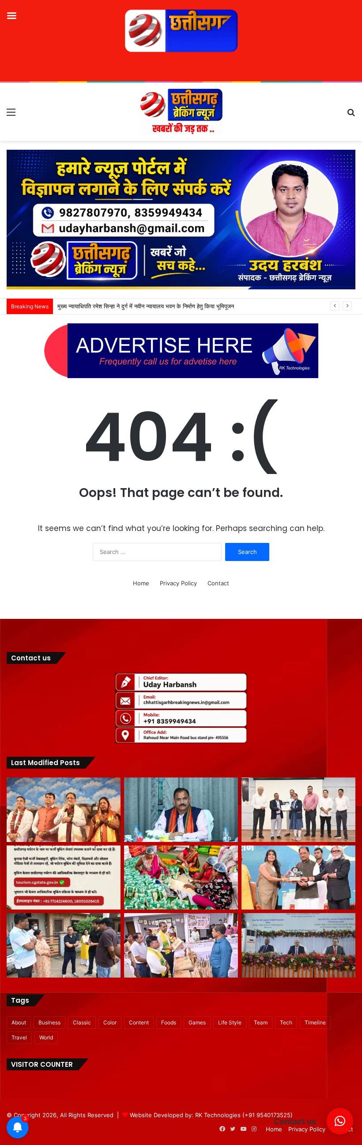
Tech (286, 1022)
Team (261, 1022)
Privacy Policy (178, 583)
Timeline (315, 1022)
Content (139, 1022)
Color (110, 1022)
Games (197, 1022)
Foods (168, 1022)
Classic (82, 1022)
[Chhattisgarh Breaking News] (181, 112)
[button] (340, 1121)
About (18, 1022)
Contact (218, 583)
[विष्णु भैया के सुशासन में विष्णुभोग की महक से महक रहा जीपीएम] (181, 877)
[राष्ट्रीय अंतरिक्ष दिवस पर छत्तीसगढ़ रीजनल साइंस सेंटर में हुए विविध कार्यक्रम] (298, 809)
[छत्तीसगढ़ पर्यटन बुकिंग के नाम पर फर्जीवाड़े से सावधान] (64, 877)
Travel (19, 1037)
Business (49, 1022)
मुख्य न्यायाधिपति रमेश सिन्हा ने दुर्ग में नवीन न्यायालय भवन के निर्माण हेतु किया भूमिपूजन (145, 306)
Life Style (229, 1022)
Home (141, 583)
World (46, 1037)
